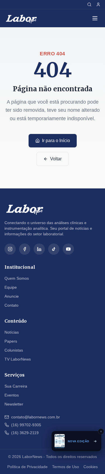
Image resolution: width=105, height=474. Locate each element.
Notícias (11, 332)
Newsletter (13, 404)
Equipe (10, 287)
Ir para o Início (56, 140)
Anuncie (11, 296)
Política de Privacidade (27, 466)
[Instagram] (10, 249)
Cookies (90, 466)
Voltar (56, 158)
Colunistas (13, 350)
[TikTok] (53, 249)
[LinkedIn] (39, 249)
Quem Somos (16, 278)
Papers (10, 341)
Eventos (11, 395)
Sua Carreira (15, 386)
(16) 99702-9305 (26, 425)
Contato (11, 305)
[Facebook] (24, 249)
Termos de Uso (65, 466)
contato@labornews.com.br (35, 417)
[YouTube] (68, 249)
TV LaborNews (17, 359)
